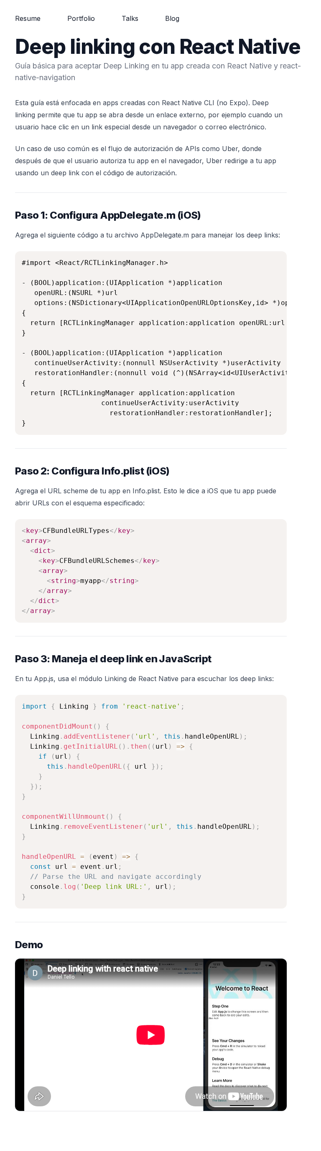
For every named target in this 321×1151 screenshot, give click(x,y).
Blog (172, 18)
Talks (130, 18)
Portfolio (81, 18)
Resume (28, 18)
